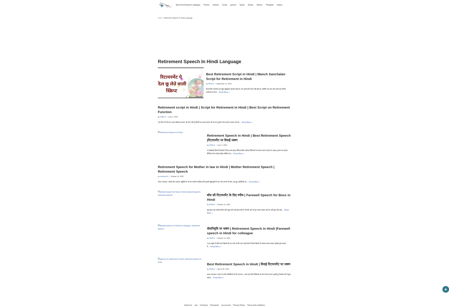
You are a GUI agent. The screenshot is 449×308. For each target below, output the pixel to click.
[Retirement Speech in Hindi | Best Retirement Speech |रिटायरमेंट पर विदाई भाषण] (181, 144)
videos (279, 5)
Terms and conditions (256, 305)
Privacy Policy (239, 305)
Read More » (224, 92)
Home (160, 18)
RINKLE (211, 84)
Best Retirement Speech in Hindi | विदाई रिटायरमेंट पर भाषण (248, 264)
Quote (242, 5)
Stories (259, 5)
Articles (216, 5)
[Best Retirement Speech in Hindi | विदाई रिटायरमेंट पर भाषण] (181, 270)
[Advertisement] (224, 39)
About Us (188, 305)
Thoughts (269, 5)
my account (226, 305)
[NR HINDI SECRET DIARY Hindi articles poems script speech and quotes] (165, 4)
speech (233, 5)
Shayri (250, 5)
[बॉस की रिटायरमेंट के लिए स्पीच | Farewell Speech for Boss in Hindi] (181, 203)
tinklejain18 (164, 176)
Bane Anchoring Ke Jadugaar (188, 5)
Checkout (204, 305)
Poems (206, 5)
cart (195, 305)
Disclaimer (214, 305)
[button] (445, 289)
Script (224, 5)
